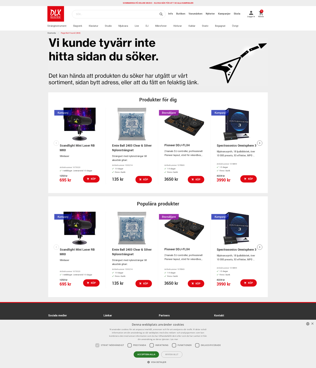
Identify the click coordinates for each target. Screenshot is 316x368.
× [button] (312, 323)
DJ (146, 26)
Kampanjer (224, 13)
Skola (237, 13)
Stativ (205, 26)
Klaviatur (93, 26)
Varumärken (196, 13)
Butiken (181, 13)
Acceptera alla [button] (146, 354)
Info (171, 13)
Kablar (191, 26)
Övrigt (235, 26)
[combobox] (307, 323)
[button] (158, 362)
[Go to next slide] (259, 143)
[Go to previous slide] (56, 143)
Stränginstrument (56, 26)
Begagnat (220, 26)
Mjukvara (123, 26)
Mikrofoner (161, 26)
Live (137, 26)
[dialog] (158, 344)
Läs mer (174, 339)
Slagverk (77, 26)
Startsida (51, 33)
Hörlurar (177, 26)
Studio (108, 26)
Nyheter (210, 13)
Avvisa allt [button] (171, 354)
